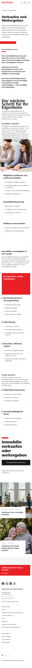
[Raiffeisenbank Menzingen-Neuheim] (7, 2)
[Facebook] (3, 583)
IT (8, 655)
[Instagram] (7, 583)
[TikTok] (14, 583)
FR (6, 655)
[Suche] (25, 2)
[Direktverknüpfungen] (22, 2)
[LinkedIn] (10, 583)
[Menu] (29, 2)
